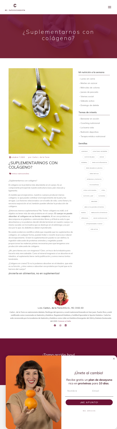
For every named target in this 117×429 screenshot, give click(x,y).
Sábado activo (87, 101)
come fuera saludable (100, 151)
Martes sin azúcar (89, 83)
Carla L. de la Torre (41, 157)
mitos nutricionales (20, 173)
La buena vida (87, 127)
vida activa (94, 229)
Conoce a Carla (64, 321)
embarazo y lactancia (94, 179)
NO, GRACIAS (89, 411)
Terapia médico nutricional (93, 136)
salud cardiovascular (100, 218)
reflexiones (84, 218)
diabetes (84, 162)
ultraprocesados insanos (94, 224)
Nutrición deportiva (89, 132)
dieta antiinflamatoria (99, 162)
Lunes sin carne (88, 78)
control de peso (89, 157)
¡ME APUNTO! (89, 402)
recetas (83, 212)
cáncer (102, 157)
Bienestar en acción (90, 118)
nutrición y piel (88, 196)
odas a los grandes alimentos (94, 207)
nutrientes (101, 196)
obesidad (94, 201)
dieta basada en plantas (94, 168)
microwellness (94, 185)
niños (103, 190)
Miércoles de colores (90, 87)
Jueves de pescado (89, 92)
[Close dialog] (114, 358)
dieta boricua (94, 173)
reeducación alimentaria (99, 212)
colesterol (84, 151)
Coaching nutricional (90, 123)
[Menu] (109, 7)
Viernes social (87, 96)
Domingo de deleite (90, 105)
